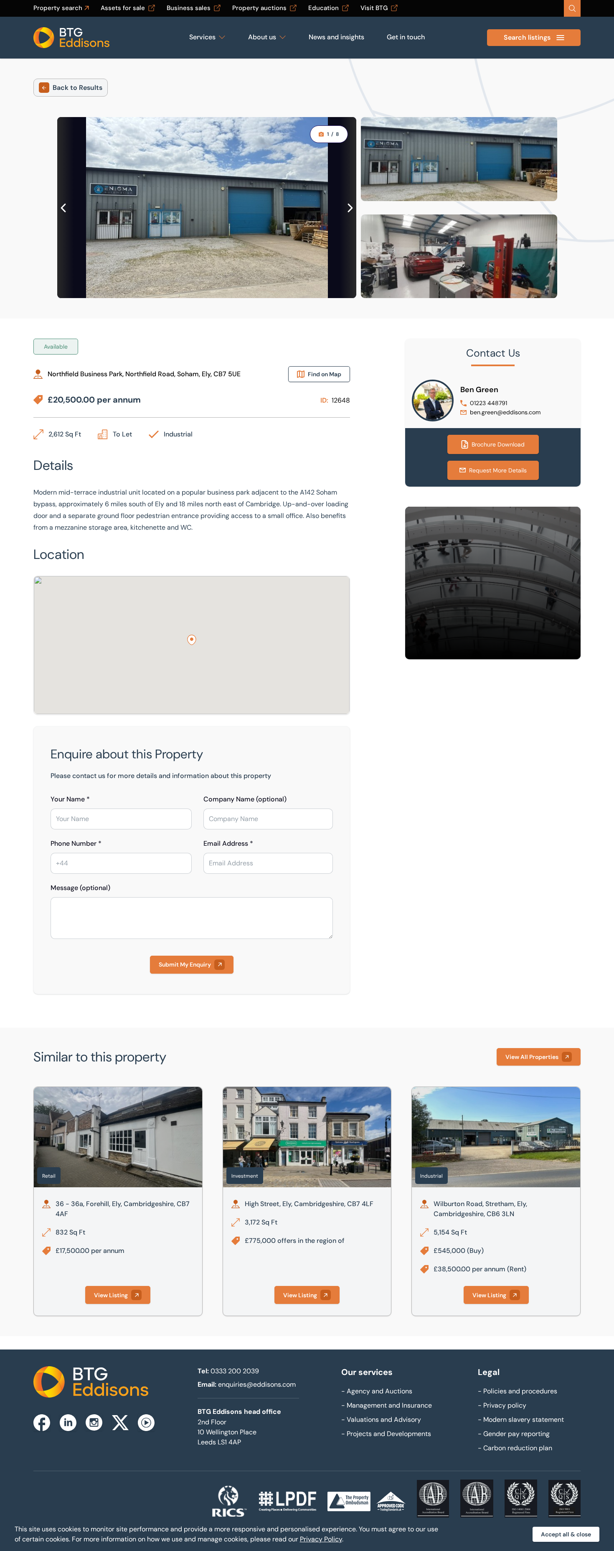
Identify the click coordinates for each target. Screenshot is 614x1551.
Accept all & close (566, 1534)
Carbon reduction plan (515, 1448)
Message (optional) (80, 887)
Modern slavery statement (521, 1419)
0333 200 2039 (235, 1371)
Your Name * (70, 799)
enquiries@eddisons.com (257, 1384)
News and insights (336, 37)
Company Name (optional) (245, 799)
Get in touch (406, 37)
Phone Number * (76, 843)
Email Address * (228, 843)
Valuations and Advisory (381, 1419)
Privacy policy (502, 1405)
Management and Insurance (386, 1405)
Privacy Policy (321, 1539)
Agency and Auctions (376, 1391)
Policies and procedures (517, 1391)
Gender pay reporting (514, 1433)
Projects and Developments (386, 1433)
